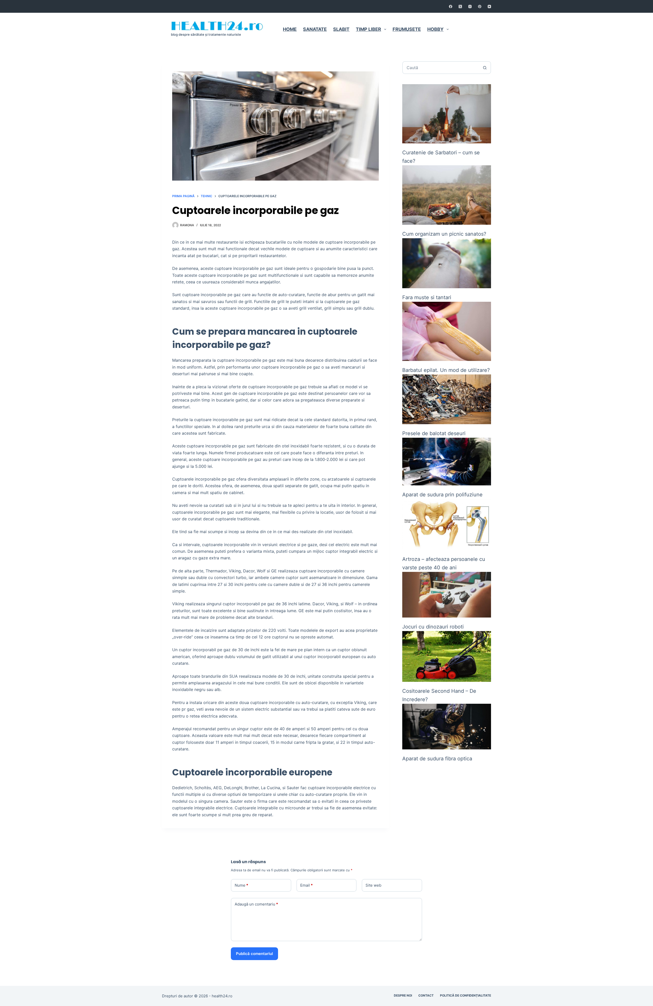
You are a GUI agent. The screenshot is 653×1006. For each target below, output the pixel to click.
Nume (241, 885)
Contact (469, 29)
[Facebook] (450, 6)
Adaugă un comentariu (256, 904)
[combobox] (441, 67)
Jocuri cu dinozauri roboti (433, 627)
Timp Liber (368, 29)
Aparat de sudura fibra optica (437, 759)
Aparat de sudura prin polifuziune (442, 495)
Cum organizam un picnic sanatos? (444, 234)
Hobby (435, 29)
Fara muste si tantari (426, 297)
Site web (373, 885)
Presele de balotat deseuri (434, 433)
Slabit (341, 29)
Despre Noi (403, 995)
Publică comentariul (254, 953)
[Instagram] (470, 6)
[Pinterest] (479, 6)
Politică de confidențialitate (465, 995)
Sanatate (315, 29)
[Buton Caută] (485, 67)
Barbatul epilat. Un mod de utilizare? (446, 370)
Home (290, 29)
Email (306, 885)
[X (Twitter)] (460, 6)
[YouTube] (489, 6)
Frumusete (407, 29)
